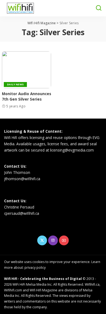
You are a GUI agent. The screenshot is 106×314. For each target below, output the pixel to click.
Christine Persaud (19, 207)
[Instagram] (53, 240)
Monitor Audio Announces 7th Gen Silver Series (26, 96)
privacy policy (35, 267)
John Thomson (17, 172)
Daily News (15, 84)
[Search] (98, 8)
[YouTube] (64, 240)
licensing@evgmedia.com (72, 150)
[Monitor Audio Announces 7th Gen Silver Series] (26, 69)
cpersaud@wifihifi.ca (21, 213)
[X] (42, 240)
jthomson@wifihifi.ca (22, 178)
